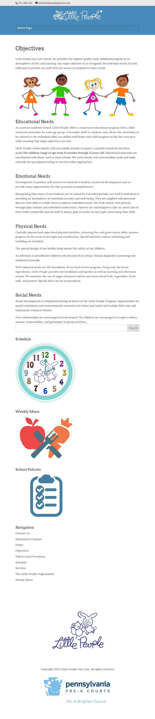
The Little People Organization (35, 574)
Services (21, 568)
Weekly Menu (24, 580)
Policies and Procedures (30, 556)
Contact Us (23, 533)
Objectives (22, 550)
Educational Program (29, 539)
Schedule (21, 562)
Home (19, 544)
